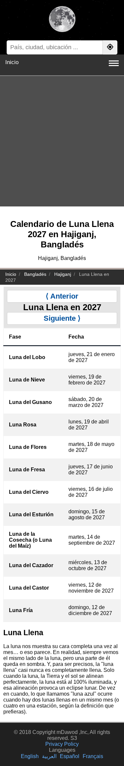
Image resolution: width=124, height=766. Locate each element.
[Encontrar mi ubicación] (110, 47)
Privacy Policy (62, 744)
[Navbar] (113, 63)
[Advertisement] (62, 141)
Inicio (12, 62)
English (30, 756)
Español (69, 756)
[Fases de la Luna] (62, 20)
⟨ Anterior (62, 296)
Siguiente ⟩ (62, 318)
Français (93, 756)
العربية (49, 756)
